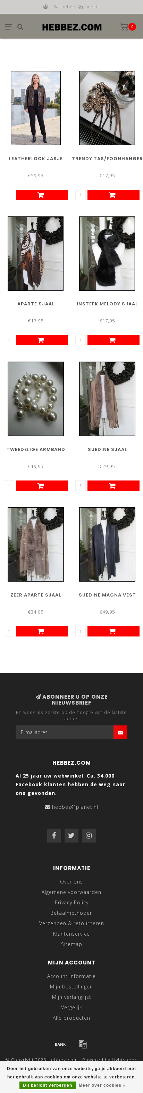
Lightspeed (125, 1060)
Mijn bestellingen (71, 986)
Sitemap (71, 944)
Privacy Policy (72, 902)
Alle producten (71, 1017)
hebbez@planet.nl (75, 807)
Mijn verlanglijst (71, 997)
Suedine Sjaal (107, 449)
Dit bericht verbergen (47, 1085)
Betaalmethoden (71, 913)
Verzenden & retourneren (71, 923)
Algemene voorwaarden (71, 892)
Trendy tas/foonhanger (107, 158)
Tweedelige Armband (36, 449)
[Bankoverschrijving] (60, 1044)
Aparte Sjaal (35, 304)
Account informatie (71, 976)
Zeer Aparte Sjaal (35, 595)
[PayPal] (83, 1044)
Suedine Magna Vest (107, 595)
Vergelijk (71, 1007)
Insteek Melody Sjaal (107, 304)
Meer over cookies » (102, 1085)
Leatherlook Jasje (36, 158)
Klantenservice (71, 933)
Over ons (71, 881)
